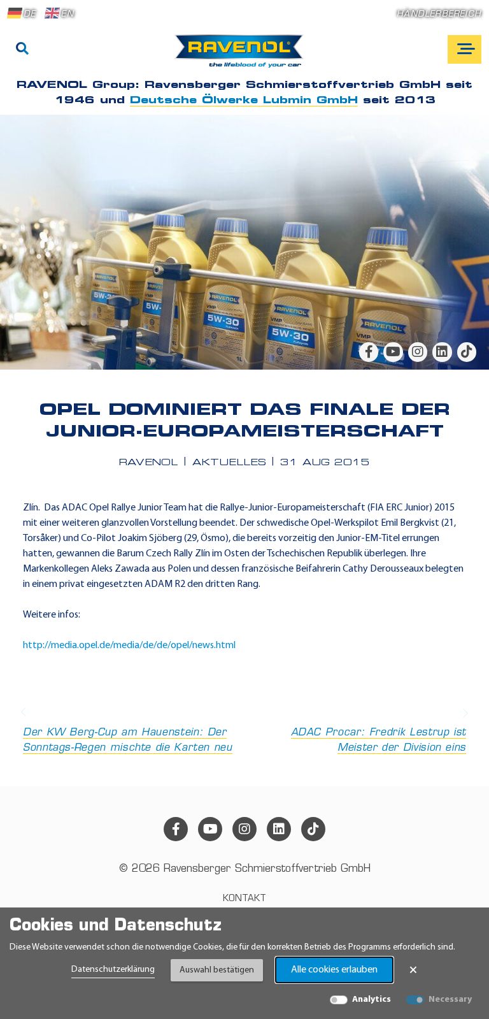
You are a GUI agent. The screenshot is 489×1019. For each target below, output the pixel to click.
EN (67, 14)
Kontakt (244, 899)
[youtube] (392, 351)
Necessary (450, 999)
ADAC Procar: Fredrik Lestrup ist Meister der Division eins (378, 740)
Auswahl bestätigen (217, 970)
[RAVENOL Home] (242, 56)
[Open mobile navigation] (464, 49)
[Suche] (22, 50)
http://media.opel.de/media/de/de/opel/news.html (129, 645)
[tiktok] (466, 351)
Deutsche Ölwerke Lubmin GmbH (244, 101)
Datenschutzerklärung (113, 969)
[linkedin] (441, 351)
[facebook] (368, 351)
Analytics (371, 999)
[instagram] (417, 351)
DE (30, 14)
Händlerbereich (439, 14)
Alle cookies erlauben (334, 970)
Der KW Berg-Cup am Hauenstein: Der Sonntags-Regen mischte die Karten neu (127, 740)
